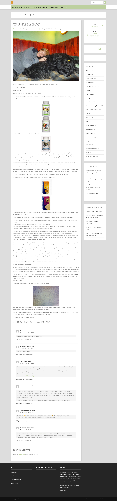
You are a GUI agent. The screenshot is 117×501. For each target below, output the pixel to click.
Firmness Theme (90, 499)
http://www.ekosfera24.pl (40, 433)
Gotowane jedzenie (91, 86)
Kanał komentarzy (16, 479)
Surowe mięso (90, 137)
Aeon (87, 197)
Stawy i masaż (90, 125)
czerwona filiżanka (25, 361)
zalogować (22, 454)
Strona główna (17, 7)
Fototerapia (89, 82)
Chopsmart (23, 331)
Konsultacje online (40, 7)
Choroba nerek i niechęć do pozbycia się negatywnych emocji (93, 187)
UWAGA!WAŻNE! (53, 7)
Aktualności (89, 71)
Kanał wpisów (14, 476)
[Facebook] (12, 2)
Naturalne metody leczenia (93, 106)
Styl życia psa (89, 133)
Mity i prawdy (90, 98)
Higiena (88, 90)
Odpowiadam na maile (92, 109)
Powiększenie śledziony (92, 193)
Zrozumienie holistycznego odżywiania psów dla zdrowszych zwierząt (93, 173)
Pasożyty (88, 117)
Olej (87, 113)
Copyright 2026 (15, 499)
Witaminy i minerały (91, 148)
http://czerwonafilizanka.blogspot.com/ (28, 376)
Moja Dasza (20, 15)
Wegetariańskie (90, 141)
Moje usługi (27, 7)
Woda (87, 152)
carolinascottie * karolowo (27, 410)
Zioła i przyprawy (91, 156)
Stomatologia (89, 129)
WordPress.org (15, 483)
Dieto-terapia (90, 78)
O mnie (62, 7)
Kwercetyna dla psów (97, 211)
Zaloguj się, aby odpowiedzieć (24, 339)
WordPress (102, 499)
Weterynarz (89, 144)
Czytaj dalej (63, 490)
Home (14, 15)
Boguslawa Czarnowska (30, 29)
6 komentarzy (57, 29)
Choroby (88, 74)
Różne (88, 121)
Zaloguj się (14, 472)
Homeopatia (89, 94)
